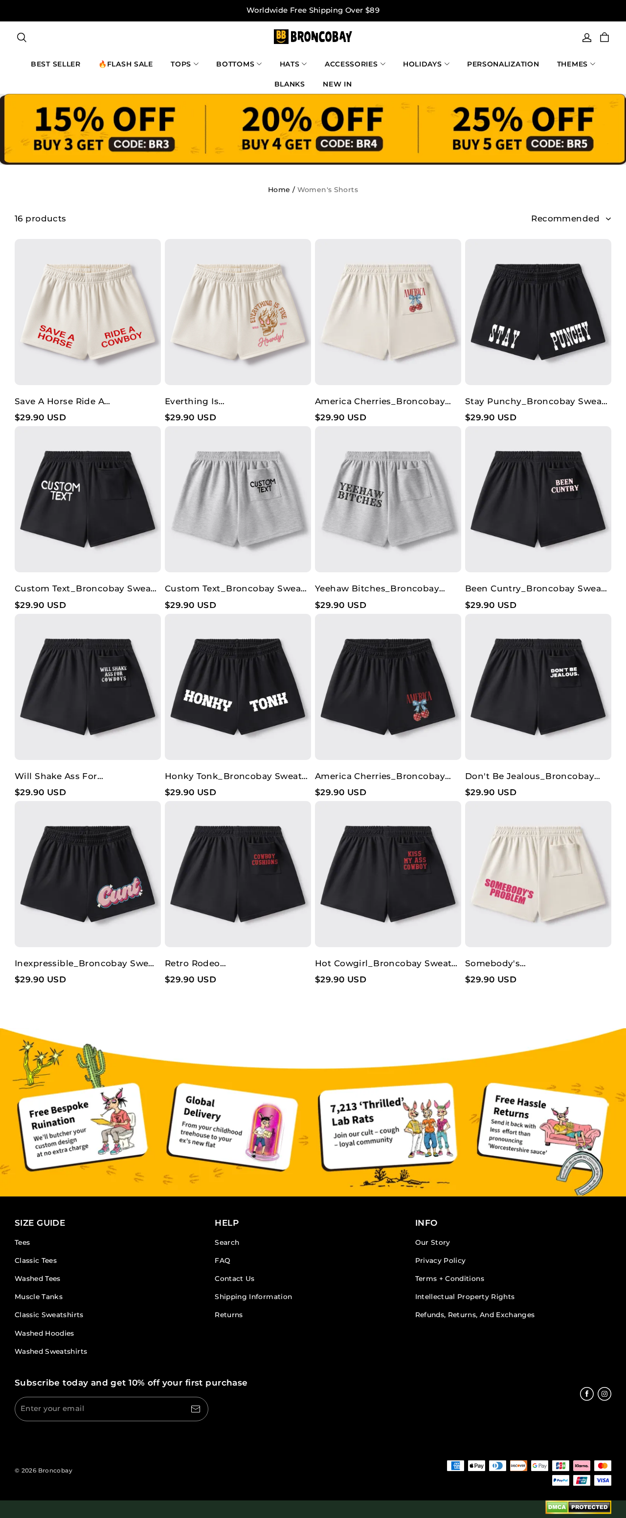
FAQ (222, 1260)
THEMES (572, 64)
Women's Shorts (327, 189)
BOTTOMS (235, 64)
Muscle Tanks (39, 1297)
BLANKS (289, 84)
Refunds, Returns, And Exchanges (475, 1315)
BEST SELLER (56, 64)
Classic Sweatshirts (49, 1315)
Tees (22, 1242)
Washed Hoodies (44, 1333)
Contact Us (234, 1278)
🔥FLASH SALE (125, 64)
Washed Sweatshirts (51, 1351)
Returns (229, 1315)
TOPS (181, 64)
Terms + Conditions (449, 1278)
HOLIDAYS (422, 64)
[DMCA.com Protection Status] (578, 1509)
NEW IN (337, 84)
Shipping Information (253, 1297)
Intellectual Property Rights (465, 1297)
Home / (281, 189)
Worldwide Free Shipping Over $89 (313, 10)
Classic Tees (36, 1260)
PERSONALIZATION (503, 64)
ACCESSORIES (351, 64)
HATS (290, 64)
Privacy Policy (440, 1260)
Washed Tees (38, 1278)
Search (227, 1242)
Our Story (432, 1242)
